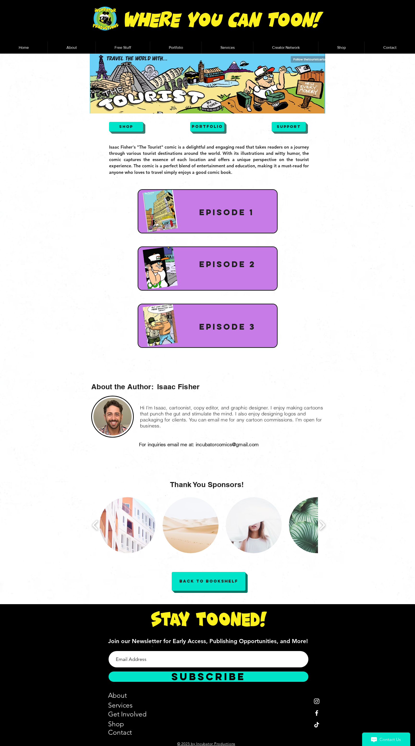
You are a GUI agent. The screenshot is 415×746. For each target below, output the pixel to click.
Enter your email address (130, 647)
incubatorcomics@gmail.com (227, 444)
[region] (208, 211)
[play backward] (95, 525)
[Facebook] (316, 713)
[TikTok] (316, 724)
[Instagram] (316, 701)
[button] (123, 48)
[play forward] (322, 525)
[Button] (208, 211)
